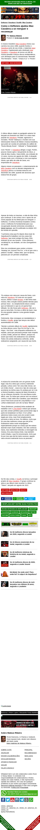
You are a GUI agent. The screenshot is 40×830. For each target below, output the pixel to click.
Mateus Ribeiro (16, 36)
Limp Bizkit (17, 409)
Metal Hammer (6, 228)
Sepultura (12, 22)
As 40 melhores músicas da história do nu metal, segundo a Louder (22, 554)
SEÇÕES (28, 759)
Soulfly (19, 22)
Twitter (33, 512)
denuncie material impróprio (11, 785)
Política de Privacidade (19, 787)
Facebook (14, 512)
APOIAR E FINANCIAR (9, 762)
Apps (30, 515)
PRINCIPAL (28, 750)
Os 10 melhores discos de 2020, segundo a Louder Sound (22, 563)
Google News (15, 515)
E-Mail (24, 515)
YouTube (5, 515)
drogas (20, 300)
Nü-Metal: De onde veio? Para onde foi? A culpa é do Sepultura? (23, 573)
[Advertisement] (16, 196)
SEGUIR (4, 765)
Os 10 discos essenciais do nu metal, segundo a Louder (22, 543)
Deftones (4, 22)
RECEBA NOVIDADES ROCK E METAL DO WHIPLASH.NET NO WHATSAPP (20, 3)
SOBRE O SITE (6, 750)
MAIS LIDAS (29, 756)
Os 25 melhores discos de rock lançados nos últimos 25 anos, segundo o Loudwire (22, 584)
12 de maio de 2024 (21, 38)
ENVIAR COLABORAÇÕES (10, 756)
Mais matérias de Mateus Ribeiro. (19, 743)
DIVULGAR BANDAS (8, 759)
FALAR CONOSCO (7, 768)
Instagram (24, 512)
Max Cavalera (27, 22)
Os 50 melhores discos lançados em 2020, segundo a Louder (23, 533)
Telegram (5, 512)
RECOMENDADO (31, 753)
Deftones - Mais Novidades (11, 63)
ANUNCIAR (5, 753)
